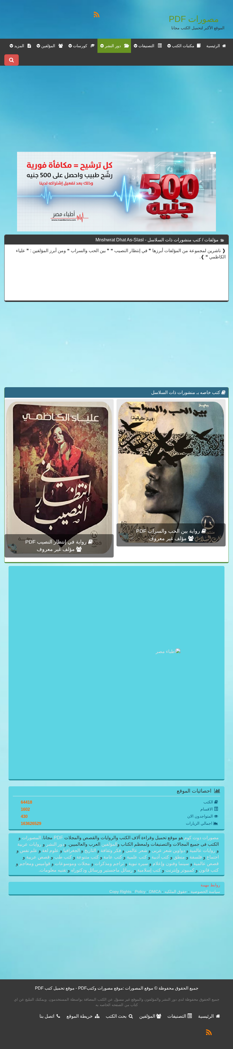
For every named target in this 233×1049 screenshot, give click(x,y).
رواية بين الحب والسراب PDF (168, 531)
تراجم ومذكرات (109, 863)
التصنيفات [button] (147, 45)
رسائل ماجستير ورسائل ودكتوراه (102, 870)
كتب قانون (208, 870)
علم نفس (29, 850)
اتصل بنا (48, 1016)
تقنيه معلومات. (53, 870)
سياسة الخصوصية (205, 892)
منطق (179, 857)
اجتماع (212, 857)
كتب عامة (112, 857)
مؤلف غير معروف (168, 538)
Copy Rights (120, 892)
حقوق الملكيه (175, 892)
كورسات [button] (81, 45)
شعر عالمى (136, 850)
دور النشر (55, 844)
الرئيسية (214, 45)
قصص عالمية (205, 863)
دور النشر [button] (114, 45)
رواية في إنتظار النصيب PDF (56, 542)
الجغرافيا (71, 850)
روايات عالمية (202, 850)
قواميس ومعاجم (34, 863)
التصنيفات (177, 1016)
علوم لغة (50, 850)
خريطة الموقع (80, 1016)
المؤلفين (108, 844)
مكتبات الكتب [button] (184, 45)
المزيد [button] (20, 45)
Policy (141, 892)
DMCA (155, 892)
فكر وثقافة (110, 850)
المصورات (31, 837)
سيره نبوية (138, 863)
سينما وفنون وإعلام (170, 863)
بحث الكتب (117, 1016)
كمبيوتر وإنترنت (179, 870)
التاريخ (90, 850)
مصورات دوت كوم (201, 837)
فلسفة (195, 857)
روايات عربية (30, 844)
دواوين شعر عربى (168, 850)
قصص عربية (38, 857)
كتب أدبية (160, 857)
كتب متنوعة (87, 857)
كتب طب (63, 857)
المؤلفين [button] (49, 45)
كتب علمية (137, 857)
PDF (58, 837)
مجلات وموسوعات (72, 863)
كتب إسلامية (149, 870)
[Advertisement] (116, 112)
